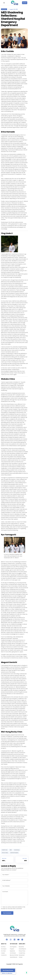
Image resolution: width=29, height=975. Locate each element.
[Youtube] (18, 939)
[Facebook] (7, 939)
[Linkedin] (14, 939)
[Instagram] (11, 939)
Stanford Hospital (14, 852)
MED (11, 849)
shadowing (16, 849)
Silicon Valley (5, 852)
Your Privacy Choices (8, 970)
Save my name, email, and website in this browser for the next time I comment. (13, 907)
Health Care (4, 849)
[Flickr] (22, 939)
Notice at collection (7, 973)
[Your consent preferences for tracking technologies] (26, 972)
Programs (4, 9)
